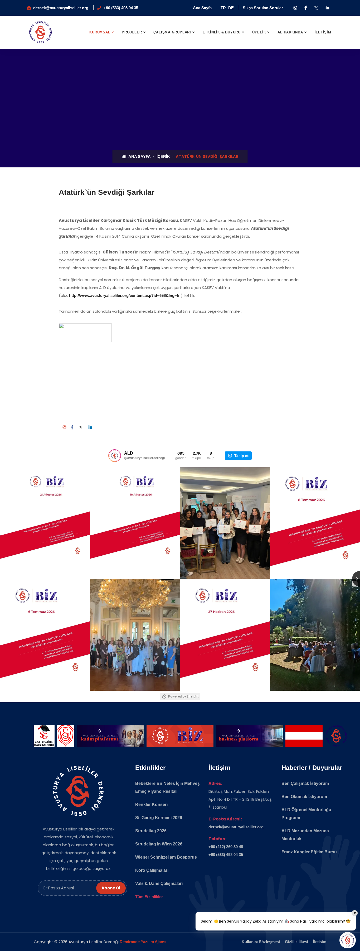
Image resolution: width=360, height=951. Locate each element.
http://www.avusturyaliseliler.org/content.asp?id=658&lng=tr (124, 295)
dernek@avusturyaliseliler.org (60, 8)
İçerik (163, 156)
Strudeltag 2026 (151, 831)
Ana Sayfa (202, 8)
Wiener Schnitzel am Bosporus (166, 857)
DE (231, 8)
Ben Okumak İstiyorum (304, 796)
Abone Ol (110, 888)
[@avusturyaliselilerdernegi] (114, 455)
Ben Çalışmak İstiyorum (305, 783)
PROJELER (132, 32)
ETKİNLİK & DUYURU (222, 32)
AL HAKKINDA (290, 32)
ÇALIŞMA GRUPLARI (172, 32)
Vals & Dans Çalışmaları (159, 883)
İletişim (319, 941)
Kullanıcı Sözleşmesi (261, 941)
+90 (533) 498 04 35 (121, 8)
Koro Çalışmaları (151, 870)
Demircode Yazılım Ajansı (143, 941)
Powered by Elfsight (183, 696)
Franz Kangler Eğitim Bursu (309, 852)
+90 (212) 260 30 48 (225, 846)
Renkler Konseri (151, 804)
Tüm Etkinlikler (149, 896)
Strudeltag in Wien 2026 (158, 844)
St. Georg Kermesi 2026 (158, 817)
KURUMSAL (99, 32)
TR (223, 8)
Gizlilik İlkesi (296, 941)
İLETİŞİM (323, 32)
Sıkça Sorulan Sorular (263, 8)
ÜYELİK (259, 32)
